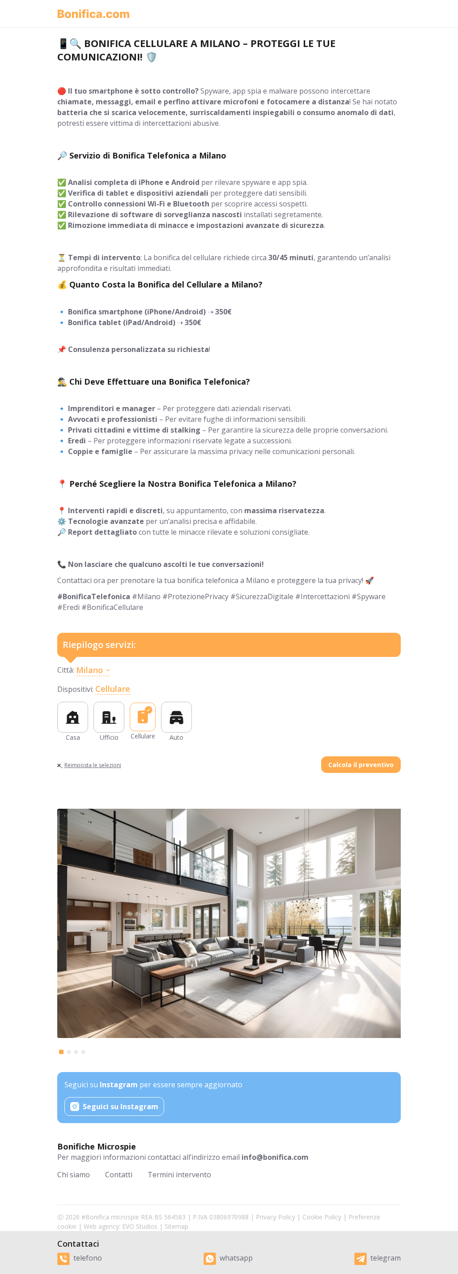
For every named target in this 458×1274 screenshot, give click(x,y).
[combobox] (237, 670)
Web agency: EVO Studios (120, 1226)
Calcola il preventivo (361, 764)
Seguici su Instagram (120, 1106)
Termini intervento (179, 1175)
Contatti (118, 1175)
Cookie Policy (321, 1217)
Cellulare (112, 688)
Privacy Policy (275, 1217)
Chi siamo (73, 1175)
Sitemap (176, 1226)
